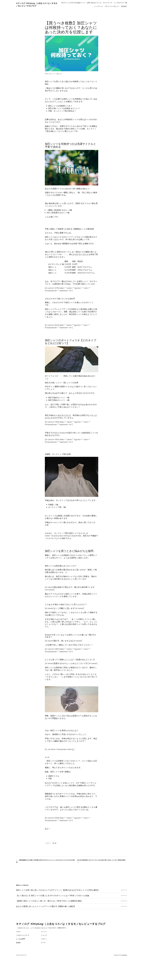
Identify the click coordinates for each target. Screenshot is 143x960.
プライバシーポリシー (112, 6)
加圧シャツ (59, 73)
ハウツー (48, 843)
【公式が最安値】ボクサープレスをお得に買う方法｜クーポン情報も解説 (101, 860)
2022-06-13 (124, 890)
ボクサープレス (81, 254)
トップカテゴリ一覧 (120, 3)
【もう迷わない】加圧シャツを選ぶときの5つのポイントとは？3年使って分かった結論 (52, 896)
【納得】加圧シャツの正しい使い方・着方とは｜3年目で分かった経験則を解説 (49, 901)
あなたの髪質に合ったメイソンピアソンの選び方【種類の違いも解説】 (46, 906)
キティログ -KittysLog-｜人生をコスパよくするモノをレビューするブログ (61, 924)
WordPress (124, 955)
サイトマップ (107, 3)
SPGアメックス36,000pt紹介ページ (73, 3)
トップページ (98, 6)
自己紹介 (124, 6)
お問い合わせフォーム (94, 3)
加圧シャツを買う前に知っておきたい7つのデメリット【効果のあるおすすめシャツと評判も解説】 (57, 890)
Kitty (50, 73)
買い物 (54, 843)
